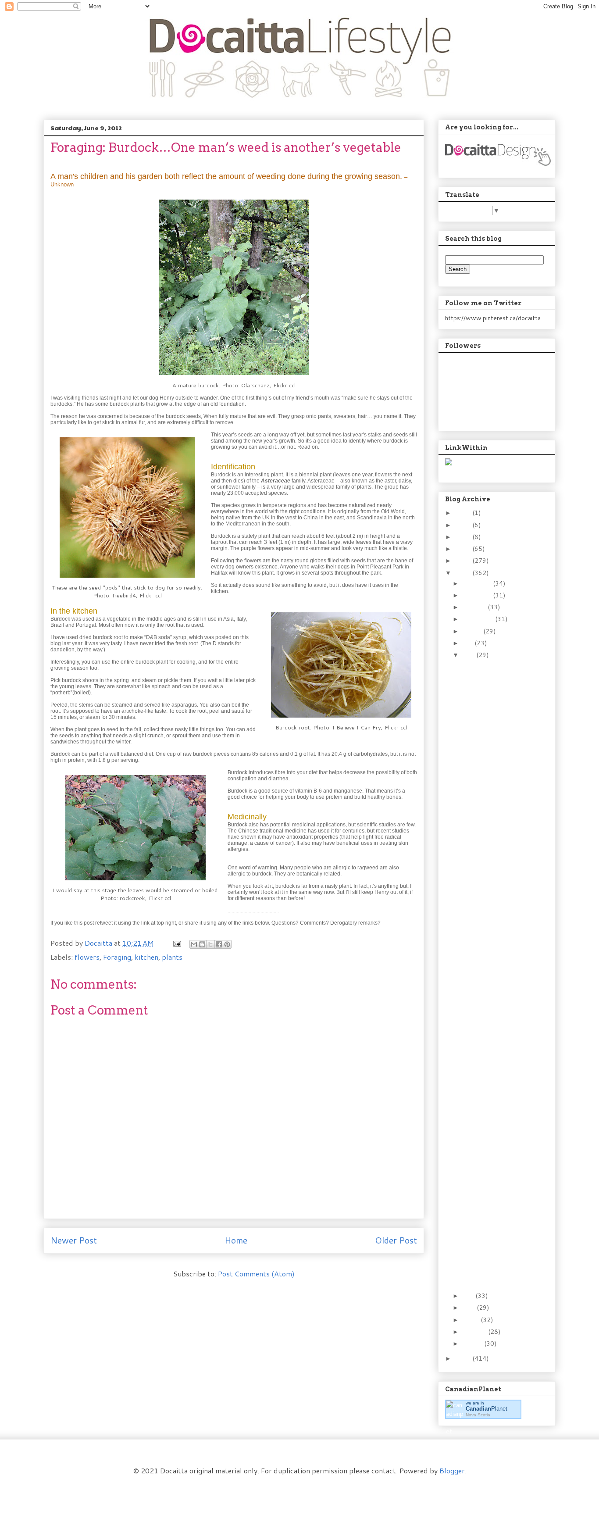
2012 (463, 572)
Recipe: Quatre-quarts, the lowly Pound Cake (494, 1146)
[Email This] (193, 944)
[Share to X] (210, 944)
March (471, 1319)
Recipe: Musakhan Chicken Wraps (484, 715)
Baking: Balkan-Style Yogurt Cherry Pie (489, 989)
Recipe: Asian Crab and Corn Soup (491, 923)
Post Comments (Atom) (256, 1274)
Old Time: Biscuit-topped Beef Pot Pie (492, 734)
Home (236, 1240)
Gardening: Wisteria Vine (487, 838)
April (469, 1307)
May (468, 1295)
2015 (463, 536)
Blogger (452, 1470)
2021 (463, 525)
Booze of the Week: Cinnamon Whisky (488, 1073)
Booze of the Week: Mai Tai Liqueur (494, 1250)
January (473, 1343)
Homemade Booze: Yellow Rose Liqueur (492, 969)
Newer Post (73, 1240)
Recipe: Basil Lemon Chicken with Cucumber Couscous (491, 1189)
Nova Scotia (478, 1414)
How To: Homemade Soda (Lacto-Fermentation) (488, 673)
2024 (463, 512)
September (478, 619)
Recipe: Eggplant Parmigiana (483, 1054)
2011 (463, 1358)
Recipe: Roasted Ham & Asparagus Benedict (493, 1212)
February (475, 1331)
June (469, 654)
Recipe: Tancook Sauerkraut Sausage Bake (491, 881)
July (468, 643)
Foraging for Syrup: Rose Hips (494, 858)
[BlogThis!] (202, 944)
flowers (87, 957)
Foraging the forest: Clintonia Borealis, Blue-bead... (488, 1273)
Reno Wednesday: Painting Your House (491, 754)
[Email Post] (176, 943)
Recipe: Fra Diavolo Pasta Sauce (487, 773)
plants (172, 957)
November (477, 595)
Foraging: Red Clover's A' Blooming (491, 696)
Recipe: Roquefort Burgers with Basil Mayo (489, 1123)
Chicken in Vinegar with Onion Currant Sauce (492, 1166)
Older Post (396, 1240)
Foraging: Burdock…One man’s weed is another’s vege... (493, 1096)
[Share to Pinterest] (227, 944)
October (475, 607)
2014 (463, 548)
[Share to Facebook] (218, 944)
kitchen (146, 957)
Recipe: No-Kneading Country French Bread (494, 1231)
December (477, 583)
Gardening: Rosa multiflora (482, 819)
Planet (486, 1408)
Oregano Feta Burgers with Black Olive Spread (491, 796)
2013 (463, 560)
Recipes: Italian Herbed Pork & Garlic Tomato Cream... (494, 1031)
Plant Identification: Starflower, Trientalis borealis (494, 946)
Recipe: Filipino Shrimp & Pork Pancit (494, 1008)
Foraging (117, 957)
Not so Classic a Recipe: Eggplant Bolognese (494, 904)
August (472, 631)
